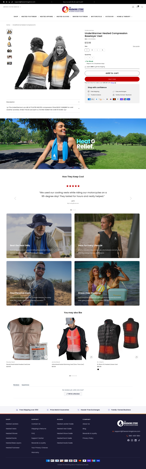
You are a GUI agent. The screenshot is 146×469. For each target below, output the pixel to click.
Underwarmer (89, 30)
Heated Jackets (12, 424)
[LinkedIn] (136, 440)
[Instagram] (132, 440)
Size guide (136, 46)
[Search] (142, 7)
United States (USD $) (11, 7)
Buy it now (112, 79)
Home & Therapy (123, 17)
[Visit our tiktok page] (12, 2)
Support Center (37, 438)
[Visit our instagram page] (6, 2)
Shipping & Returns (38, 429)
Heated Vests (11, 429)
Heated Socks (11, 438)
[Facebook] (128, 440)
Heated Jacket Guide (65, 424)
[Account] (133, 7)
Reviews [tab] (16, 385)
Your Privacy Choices (39, 448)
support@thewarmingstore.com (25, 2)
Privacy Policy (88, 438)
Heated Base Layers (13, 443)
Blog (84, 429)
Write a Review (75, 394)
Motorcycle (96, 17)
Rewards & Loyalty (38, 443)
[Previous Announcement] (51, 2)
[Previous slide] (18, 62)
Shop (16, 17)
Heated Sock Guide (64, 438)
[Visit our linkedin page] (9, 2)
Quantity (88, 55)
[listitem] (73, 2)
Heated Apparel (46, 17)
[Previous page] (6, 339)
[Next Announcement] (94, 2)
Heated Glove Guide (65, 433)
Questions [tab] (25, 385)
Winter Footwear (80, 17)
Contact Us (35, 424)
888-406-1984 (134, 436)
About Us (86, 424)
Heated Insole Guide (65, 443)
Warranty (35, 452)
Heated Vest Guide (64, 429)
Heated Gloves (63, 17)
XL (102, 50)
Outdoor (109, 17)
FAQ (33, 433)
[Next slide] (76, 62)
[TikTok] (139, 440)
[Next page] (139, 339)
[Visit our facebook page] (3, 2)
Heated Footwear (29, 17)
